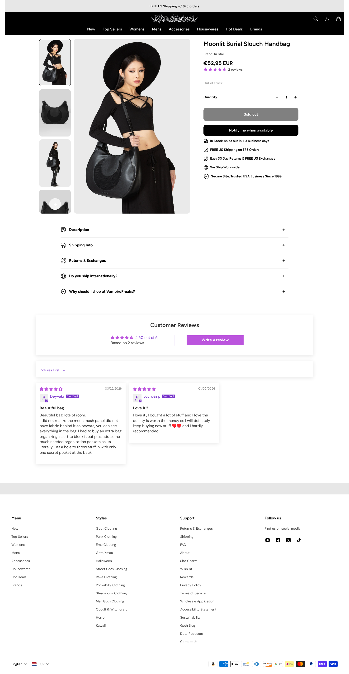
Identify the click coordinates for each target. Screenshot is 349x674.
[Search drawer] (315, 19)
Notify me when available (251, 130)
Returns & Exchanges (87, 260)
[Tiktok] (299, 540)
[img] (51, 389)
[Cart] (338, 19)
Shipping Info (81, 245)
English (16, 664)
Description (79, 229)
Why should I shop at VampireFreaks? (102, 291)
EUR (41, 664)
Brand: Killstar (213, 54)
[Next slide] (55, 204)
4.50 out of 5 (146, 337)
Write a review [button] (215, 339)
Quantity (210, 97)
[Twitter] (288, 540)
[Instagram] (267, 540)
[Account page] (327, 19)
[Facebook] (278, 540)
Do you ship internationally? (93, 276)
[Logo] (174, 19)
